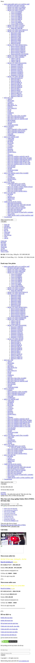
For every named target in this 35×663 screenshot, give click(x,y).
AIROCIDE (10, 138)
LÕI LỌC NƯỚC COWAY (18, 185)
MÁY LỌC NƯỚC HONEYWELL (17, 191)
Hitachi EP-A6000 (16, 36)
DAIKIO (9, 128)
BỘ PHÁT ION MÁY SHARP (16, 5)
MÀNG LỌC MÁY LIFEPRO (15, 57)
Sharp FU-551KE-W (16, 91)
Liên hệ (6, 238)
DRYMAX (10, 103)
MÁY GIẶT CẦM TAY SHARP (16, 208)
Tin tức (6, 229)
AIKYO (9, 99)
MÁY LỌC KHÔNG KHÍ (11, 137)
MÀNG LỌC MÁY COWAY (15, 10)
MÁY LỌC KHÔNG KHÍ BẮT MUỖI (18, 156)
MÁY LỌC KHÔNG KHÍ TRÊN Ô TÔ (18, 161)
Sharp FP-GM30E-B (16, 85)
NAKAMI (10, 134)
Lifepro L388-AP (15, 61)
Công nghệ (7, 232)
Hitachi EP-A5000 (16, 34)
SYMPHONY (11, 135)
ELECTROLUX (12, 108)
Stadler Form (10, 198)
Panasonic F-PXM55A (17, 73)
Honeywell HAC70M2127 (18, 52)
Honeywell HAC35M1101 (18, 49)
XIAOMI (10, 171)
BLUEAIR (10, 143)
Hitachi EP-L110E (16, 42)
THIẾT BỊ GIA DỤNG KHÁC (12, 202)
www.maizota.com (24, 661)
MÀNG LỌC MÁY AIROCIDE (16, 8)
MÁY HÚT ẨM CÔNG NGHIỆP (16, 116)
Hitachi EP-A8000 (16, 39)
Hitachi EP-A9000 (16, 40)
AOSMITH (10, 140)
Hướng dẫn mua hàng (6, 617)
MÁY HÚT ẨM (8, 97)
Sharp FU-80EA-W (16, 93)
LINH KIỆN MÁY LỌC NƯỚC (16, 183)
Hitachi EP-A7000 (16, 37)
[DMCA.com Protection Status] (9, 642)
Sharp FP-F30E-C (16, 79)
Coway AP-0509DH (16, 11)
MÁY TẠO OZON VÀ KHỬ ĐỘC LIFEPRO (20, 212)
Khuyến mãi (7, 227)
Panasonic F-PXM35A (17, 72)
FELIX (9, 110)
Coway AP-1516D (16, 21)
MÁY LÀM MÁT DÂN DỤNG (16, 131)
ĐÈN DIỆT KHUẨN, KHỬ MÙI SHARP (19, 205)
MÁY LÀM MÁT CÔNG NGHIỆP (17, 129)
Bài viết (6, 230)
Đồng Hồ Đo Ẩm (12, 105)
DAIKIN (9, 147)
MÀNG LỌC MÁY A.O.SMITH (16, 7)
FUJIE (9, 111)
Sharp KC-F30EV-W (16, 96)
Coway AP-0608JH (16, 13)
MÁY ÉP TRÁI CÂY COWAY (16, 206)
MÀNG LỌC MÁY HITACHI (15, 31)
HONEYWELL (11, 152)
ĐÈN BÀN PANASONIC (14, 203)
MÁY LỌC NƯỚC (9, 182)
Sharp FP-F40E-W (16, 81)
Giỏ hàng (3, 492)
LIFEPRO (10, 155)
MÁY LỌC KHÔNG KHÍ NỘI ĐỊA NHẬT (19, 159)
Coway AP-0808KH (16, 15)
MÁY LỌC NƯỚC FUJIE (14, 189)
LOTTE (9, 114)
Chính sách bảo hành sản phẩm (9, 632)
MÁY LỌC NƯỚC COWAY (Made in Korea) (20, 186)
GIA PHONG (11, 177)
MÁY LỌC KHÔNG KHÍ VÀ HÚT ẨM (18, 162)
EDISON (10, 106)
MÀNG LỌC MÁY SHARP (15, 76)
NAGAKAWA (11, 122)
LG (8, 153)
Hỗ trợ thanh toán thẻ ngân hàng (9, 623)
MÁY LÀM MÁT (9, 126)
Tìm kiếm (3, 221)
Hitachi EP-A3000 (16, 33)
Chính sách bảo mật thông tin (8, 635)
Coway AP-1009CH (16, 19)
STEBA (9, 200)
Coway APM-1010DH (17, 24)
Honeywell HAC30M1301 (18, 48)
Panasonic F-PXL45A (17, 70)
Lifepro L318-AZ (15, 58)
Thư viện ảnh (7, 235)
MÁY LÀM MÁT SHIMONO (15, 132)
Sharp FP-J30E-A (15, 88)
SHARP (9, 123)
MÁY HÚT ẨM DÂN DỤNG (15, 117)
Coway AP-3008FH (16, 22)
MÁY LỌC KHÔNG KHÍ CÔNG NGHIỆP (19, 158)
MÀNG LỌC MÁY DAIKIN (15, 27)
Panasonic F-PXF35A (17, 66)
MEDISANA (11, 197)
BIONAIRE (10, 100)
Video (5, 236)
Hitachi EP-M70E (16, 43)
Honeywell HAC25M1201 (18, 46)
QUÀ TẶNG (11, 214)
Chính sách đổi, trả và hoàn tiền (9, 629)
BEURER (10, 141)
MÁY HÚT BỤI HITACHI (15, 209)
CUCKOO (10, 146)
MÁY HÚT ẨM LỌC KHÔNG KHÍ (17, 119)
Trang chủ (7, 224)
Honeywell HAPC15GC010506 (19, 54)
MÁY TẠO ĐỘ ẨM (9, 192)
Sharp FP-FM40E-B (16, 82)
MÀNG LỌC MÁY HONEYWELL (17, 45)
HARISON (10, 113)
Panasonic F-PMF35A (17, 64)
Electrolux (10, 149)
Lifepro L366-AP (15, 60)
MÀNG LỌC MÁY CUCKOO (16, 25)
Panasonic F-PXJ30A (17, 69)
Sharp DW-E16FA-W (17, 78)
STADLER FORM (12, 125)
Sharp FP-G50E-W (16, 84)
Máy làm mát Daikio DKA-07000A (16, 525)
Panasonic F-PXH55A (17, 67)
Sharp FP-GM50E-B (16, 87)
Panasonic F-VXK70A (17, 75)
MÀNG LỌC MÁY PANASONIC (17, 63)
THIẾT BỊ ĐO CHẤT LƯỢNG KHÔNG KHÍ (20, 215)
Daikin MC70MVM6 (16, 28)
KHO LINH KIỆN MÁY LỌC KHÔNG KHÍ (16, 4)
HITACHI (10, 150)
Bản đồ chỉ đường (8, 588)
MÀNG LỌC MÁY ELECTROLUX (17, 30)
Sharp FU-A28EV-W (16, 94)
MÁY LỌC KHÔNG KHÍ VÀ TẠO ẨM (18, 164)
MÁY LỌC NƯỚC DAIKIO (15, 188)
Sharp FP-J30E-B (15, 90)
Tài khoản (7, 233)
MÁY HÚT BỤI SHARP (14, 211)
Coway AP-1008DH (16, 18)
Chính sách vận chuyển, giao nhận (10, 626)
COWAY (9, 102)
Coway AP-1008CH (16, 16)
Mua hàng (3, 525)
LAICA (9, 195)
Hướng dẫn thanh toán (7, 620)
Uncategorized (8, 217)
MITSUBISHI (11, 120)
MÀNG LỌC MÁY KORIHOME (16, 55)
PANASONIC (11, 167)
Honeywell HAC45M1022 (18, 51)
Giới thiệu (6, 226)
